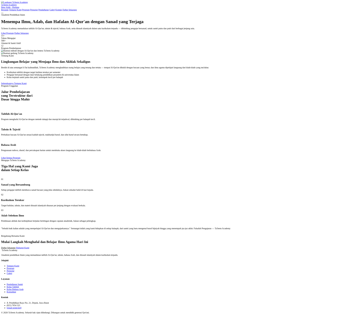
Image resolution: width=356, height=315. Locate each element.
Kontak (58, 10)
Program (26, 10)
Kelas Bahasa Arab (15, 289)
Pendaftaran (43, 10)
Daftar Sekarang (69, 10)
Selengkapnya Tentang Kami (14, 83)
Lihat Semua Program (10, 158)
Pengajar (34, 10)
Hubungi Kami (22, 248)
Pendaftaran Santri (15, 284)
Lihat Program (7, 33)
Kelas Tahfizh (13, 287)
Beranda (4, 10)
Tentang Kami (15, 10)
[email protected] (14, 308)
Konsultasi (11, 292)
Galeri (52, 10)
